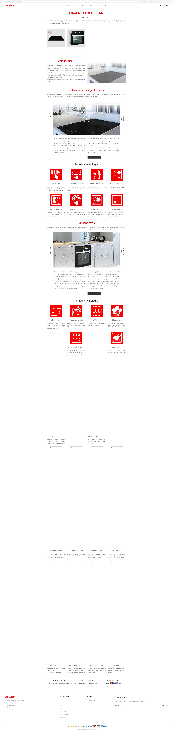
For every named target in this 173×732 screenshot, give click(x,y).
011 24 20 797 (19, 1)
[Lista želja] (163, 6)
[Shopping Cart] (166, 6)
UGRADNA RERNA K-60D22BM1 (75, 50)
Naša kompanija (78, 22)
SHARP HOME (50, 192)
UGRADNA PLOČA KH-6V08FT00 (55, 50)
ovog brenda (96, 22)
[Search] (157, 6)
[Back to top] (169, 728)
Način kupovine (150, 1)
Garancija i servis (158, 1)
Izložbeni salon (143, 1)
